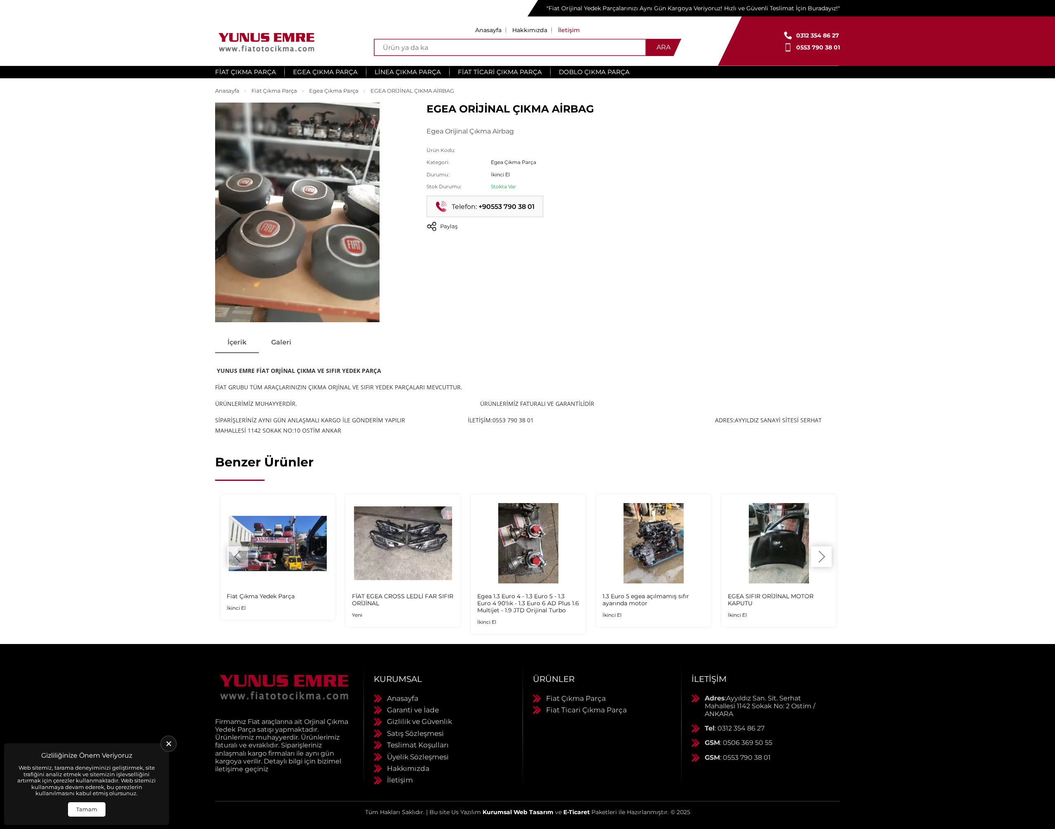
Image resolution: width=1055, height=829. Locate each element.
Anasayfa (488, 30)
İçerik (236, 342)
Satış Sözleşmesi (415, 733)
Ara (663, 47)
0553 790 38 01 (818, 47)
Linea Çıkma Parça (408, 72)
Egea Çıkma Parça (325, 72)
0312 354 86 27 (817, 35)
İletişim (569, 30)
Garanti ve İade (413, 710)
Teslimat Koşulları (418, 745)
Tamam (86, 809)
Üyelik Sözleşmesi (418, 757)
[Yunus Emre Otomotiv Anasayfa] (266, 41)
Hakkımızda (529, 30)
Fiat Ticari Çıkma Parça (500, 72)
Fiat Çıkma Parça (245, 72)
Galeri (281, 342)
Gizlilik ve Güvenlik (419, 721)
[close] (168, 743)
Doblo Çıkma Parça (594, 72)
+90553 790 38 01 (506, 207)
